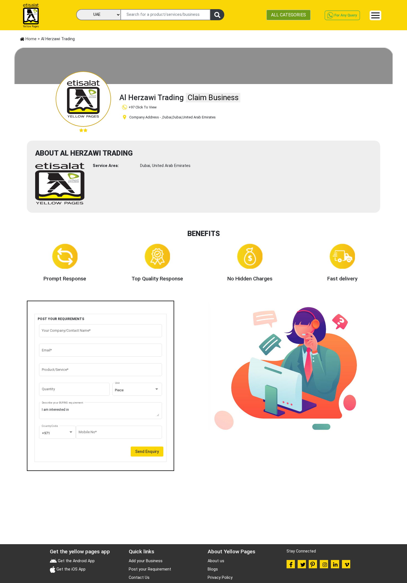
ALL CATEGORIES (288, 14)
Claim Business (213, 97)
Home (30, 39)
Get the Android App (76, 561)
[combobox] (137, 390)
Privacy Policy (220, 577)
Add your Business (146, 561)
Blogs (213, 569)
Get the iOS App (70, 569)
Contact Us (139, 577)
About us (216, 561)
